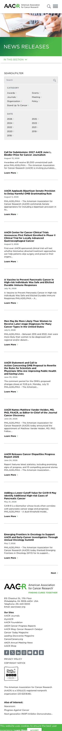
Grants (35, 93)
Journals (11, 97)
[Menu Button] (55, 7)
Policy (35, 101)
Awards (11, 93)
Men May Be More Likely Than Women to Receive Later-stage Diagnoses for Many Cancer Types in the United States (28, 324)
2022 (9, 127)
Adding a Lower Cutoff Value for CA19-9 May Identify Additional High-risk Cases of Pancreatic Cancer (30, 495)
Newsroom (9, 706)
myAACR (8, 619)
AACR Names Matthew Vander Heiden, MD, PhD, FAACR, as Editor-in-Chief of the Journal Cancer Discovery (30, 412)
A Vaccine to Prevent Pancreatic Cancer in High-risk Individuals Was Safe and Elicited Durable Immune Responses (29, 282)
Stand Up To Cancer (17, 105)
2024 (9, 123)
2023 (34, 123)
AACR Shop (10, 645)
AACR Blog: (23, 629)
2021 (34, 127)
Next (53, 573)
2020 (9, 131)
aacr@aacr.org (18, 607)
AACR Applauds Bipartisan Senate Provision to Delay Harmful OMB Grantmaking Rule (29, 192)
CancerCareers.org (13, 639)
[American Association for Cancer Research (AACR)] (22, 6)
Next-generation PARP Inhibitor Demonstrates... (28, 714)
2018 (9, 135)
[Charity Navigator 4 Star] (11, 674)
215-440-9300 (23, 604)
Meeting (36, 97)
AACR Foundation (13, 622)
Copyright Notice (14, 663)
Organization (13, 101)
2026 (9, 119)
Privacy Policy (13, 659)
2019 (34, 131)
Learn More (10, 173)
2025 (34, 119)
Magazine (16, 632)
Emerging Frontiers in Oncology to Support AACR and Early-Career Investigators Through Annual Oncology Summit (31, 537)
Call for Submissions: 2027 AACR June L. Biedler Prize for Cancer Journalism (28, 153)
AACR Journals (12, 615)
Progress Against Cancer (16, 710)
